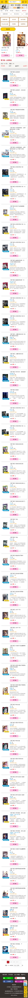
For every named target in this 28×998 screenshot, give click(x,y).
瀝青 (11, 130)
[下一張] (27, 45)
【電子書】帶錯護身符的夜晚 (17, 109)
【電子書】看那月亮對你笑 (16, 722)
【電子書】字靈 (5, 47)
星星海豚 (11, 373)
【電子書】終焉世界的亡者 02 (17, 316)
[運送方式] (25, 995)
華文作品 (18, 10)
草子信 (11, 170)
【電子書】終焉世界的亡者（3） (18, 224)
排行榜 (14, 19)
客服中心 (23, 974)
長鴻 (11, 612)
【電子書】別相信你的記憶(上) (17, 483)
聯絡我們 (14, 984)
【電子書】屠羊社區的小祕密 (17, 776)
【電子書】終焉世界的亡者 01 (17, 408)
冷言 (11, 111)
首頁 (1, 10)
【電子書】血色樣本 (15, 72)
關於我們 (5, 974)
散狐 (11, 648)
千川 (11, 447)
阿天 (11, 706)
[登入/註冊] (23, 2)
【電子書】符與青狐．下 (16, 944)
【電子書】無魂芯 (14, 389)
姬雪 (11, 73)
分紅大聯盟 (17, 974)
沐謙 (11, 611)
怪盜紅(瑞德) (3, 50)
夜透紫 (11, 668)
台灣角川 (11, 264)
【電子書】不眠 (14, 519)
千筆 (11, 557)
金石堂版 (23, 19)
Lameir (11, 391)
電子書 (6, 10)
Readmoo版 (5, 24)
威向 (11, 910)
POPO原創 (12, 374)
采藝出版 (11, 209)
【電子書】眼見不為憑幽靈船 (17, 206)
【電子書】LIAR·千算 (15, 609)
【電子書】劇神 (14, 907)
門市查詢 (10, 974)
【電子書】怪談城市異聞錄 (16, 573)
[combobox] (14, 2)
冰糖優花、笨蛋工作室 (14, 814)
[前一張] (1, 45)
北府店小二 (12, 575)
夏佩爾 (11, 909)
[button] (2, 2)
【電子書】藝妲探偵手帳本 (16, 555)
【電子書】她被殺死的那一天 (17, 280)
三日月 (11, 132)
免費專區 (23, 24)
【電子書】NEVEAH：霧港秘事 (18, 371)
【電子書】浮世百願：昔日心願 (17, 813)
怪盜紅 (17, 50)
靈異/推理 (24, 10)
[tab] (8, 29)
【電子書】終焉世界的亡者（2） (18, 298)
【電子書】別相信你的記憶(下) (17, 501)
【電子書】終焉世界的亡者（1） (18, 426)
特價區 (14, 24)
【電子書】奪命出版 (15, 704)
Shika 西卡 (12, 263)
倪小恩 (11, 724)
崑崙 (11, 778)
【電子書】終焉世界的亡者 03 (17, 242)
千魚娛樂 (11, 112)
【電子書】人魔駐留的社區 (16, 353)
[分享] (25, 992)
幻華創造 (11, 74)
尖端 (11, 576)
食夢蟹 (11, 337)
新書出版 (5, 19)
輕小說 (11, 10)
